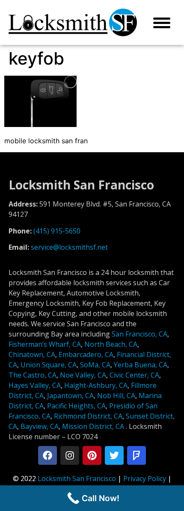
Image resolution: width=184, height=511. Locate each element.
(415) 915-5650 (56, 231)
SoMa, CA (95, 364)
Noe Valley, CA (83, 375)
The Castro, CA (32, 375)
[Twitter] (114, 455)
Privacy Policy (144, 478)
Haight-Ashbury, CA (96, 385)
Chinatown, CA (32, 354)
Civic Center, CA (134, 375)
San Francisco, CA (139, 334)
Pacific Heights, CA (76, 406)
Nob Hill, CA (116, 395)
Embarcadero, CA (86, 354)
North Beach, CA (110, 344)
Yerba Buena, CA (140, 364)
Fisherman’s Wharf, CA (45, 344)
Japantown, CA (70, 395)
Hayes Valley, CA (35, 385)
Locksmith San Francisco (77, 478)
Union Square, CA (49, 364)
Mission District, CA (93, 426)
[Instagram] (69, 455)
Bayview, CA (40, 426)
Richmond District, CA (88, 416)
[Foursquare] (136, 455)
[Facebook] (47, 455)
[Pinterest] (92, 455)
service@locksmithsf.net (69, 247)
